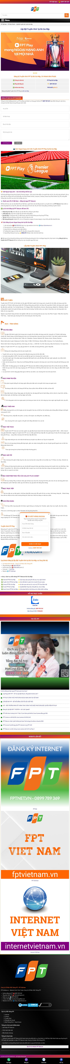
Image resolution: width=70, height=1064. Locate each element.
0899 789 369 (37, 548)
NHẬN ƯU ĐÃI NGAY (35, 544)
